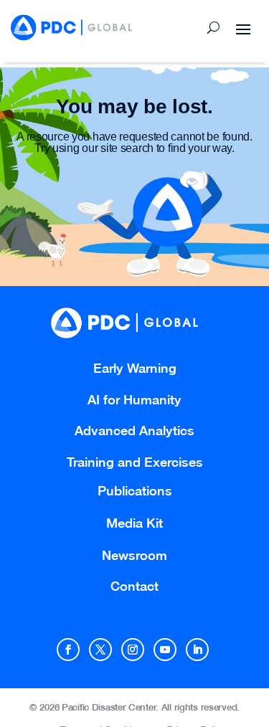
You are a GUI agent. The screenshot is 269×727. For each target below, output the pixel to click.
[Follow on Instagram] (132, 649)
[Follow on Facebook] (68, 649)
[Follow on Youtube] (165, 649)
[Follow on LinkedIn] (197, 649)
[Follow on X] (100, 649)
